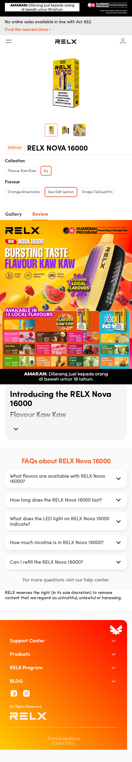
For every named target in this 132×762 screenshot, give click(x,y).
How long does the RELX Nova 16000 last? (56, 500)
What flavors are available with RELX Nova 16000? (57, 478)
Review (40, 214)
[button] (28, 30)
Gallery (13, 214)
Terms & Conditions (64, 738)
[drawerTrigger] (8, 41)
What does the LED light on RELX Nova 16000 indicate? (59, 521)
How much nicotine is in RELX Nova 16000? (57, 542)
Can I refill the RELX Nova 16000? (46, 562)
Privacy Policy (63, 742)
